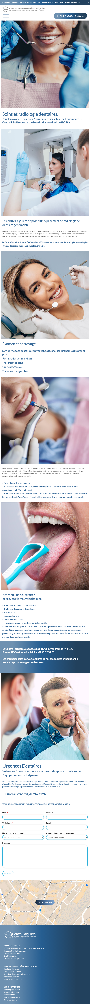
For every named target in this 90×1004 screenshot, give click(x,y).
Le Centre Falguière (12, 997)
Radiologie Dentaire (12, 989)
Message (6, 843)
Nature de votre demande (14, 833)
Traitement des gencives (14, 958)
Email (48, 823)
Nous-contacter (10, 1000)
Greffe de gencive (11, 956)
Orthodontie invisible (12, 971)
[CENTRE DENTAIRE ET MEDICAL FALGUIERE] (20, 10)
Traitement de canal (12, 953)
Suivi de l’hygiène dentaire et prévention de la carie (24, 948)
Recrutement (9, 995)
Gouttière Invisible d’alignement (17, 974)
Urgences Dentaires (12, 992)
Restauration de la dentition (15, 951)
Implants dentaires (11, 969)
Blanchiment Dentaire (13, 979)
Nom (5, 813)
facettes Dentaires (11, 976)
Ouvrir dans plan (45, 902)
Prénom (50, 813)
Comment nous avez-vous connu (61, 833)
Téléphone (7, 823)
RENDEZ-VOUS (65, 15)
